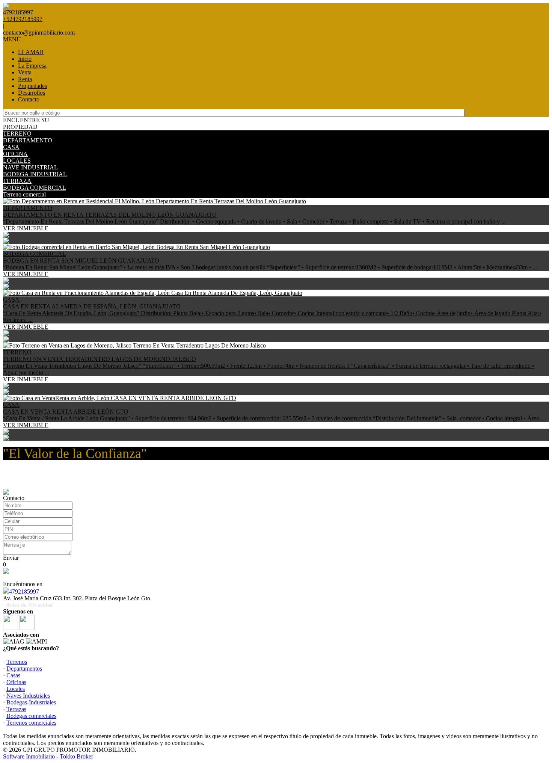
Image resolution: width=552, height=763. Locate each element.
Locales (15, 689)
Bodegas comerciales (31, 716)
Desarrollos (31, 92)
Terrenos (16, 662)
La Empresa (32, 65)
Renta (25, 79)
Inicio (25, 59)
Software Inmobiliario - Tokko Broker (48, 756)
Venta (25, 72)
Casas (13, 675)
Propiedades (32, 86)
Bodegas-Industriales (31, 702)
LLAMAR (31, 52)
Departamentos (24, 668)
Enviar (11, 557)
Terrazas (16, 709)
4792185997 (24, 591)
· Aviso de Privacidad (28, 605)
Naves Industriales (28, 695)
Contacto (28, 99)
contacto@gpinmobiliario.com (39, 32)
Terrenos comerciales (31, 722)
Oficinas (16, 682)
